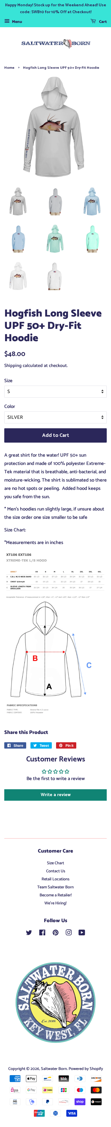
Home (9, 68)
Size (8, 381)
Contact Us (55, 871)
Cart (102, 22)
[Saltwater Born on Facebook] (42, 933)
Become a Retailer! (56, 895)
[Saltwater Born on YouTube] (82, 933)
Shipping (13, 366)
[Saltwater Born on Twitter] (29, 933)
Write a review (56, 795)
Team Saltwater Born (55, 887)
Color (9, 407)
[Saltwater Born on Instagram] (68, 933)
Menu (16, 22)
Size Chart (55, 863)
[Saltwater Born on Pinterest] (55, 933)
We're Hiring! (55, 903)
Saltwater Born (54, 1068)
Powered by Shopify (86, 1068)
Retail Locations (55, 879)
